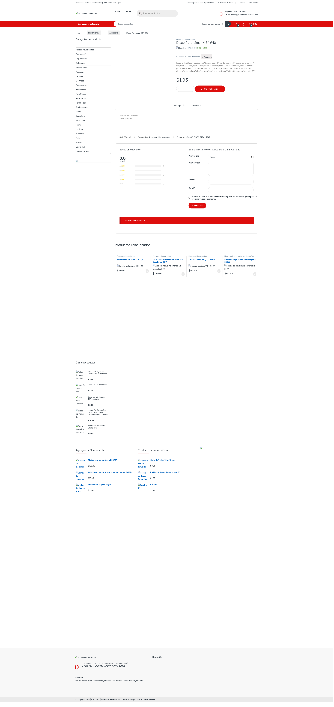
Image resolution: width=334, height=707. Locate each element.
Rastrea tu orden (227, 2)
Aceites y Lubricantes (85, 50)
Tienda (242, 2)
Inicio (117, 11)
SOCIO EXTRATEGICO (147, 699)
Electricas (120, 256)
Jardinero (246, 256)
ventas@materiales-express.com (200, 2)
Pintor (78, 138)
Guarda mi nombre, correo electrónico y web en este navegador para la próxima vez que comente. (224, 197)
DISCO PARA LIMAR (202, 137)
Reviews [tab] (196, 105)
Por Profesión (82, 107)
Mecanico (80, 133)
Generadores (81, 85)
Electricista (80, 120)
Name (192, 180)
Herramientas (93, 33)
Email (192, 188)
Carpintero (80, 116)
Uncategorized (82, 151)
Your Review (194, 163)
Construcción (81, 54)
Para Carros (81, 94)
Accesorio (113, 33)
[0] (236, 24)
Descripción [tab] (178, 105)
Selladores (80, 63)
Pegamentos (81, 58)
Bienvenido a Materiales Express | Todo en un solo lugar (98, 2)
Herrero (79, 125)
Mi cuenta (254, 2)
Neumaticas (81, 90)
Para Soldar (81, 103)
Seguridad (80, 147)
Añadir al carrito (211, 89)
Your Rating (194, 156)
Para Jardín (80, 98)
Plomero (79, 142)
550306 (189, 137)
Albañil (78, 111)
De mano (80, 76)
